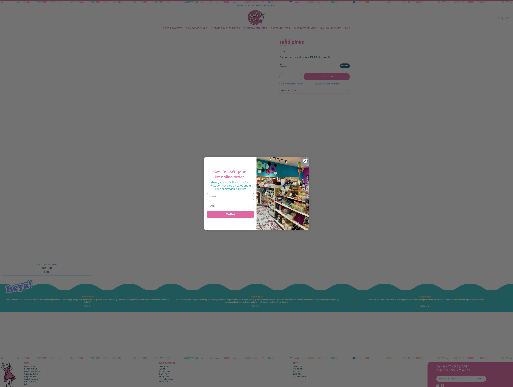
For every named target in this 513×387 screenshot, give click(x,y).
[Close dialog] (305, 160)
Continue (230, 214)
